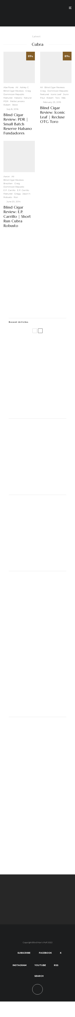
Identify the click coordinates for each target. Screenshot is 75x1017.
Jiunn (66, 94)
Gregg (17, 193)
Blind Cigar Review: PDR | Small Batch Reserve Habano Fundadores (17, 124)
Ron (16, 197)
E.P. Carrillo (9, 190)
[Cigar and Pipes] (37, 712)
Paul (42, 97)
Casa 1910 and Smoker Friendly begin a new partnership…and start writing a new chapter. (44, 360)
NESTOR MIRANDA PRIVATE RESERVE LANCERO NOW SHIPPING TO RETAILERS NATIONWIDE (41, 343)
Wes (63, 97)
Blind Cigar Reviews (13, 90)
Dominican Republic (13, 94)
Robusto (7, 197)
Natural (28, 97)
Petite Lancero (17, 101)
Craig (28, 90)
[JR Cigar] (37, 566)
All (17, 87)
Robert (6, 104)
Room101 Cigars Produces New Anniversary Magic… (43, 393)
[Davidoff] (37, 19)
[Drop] (37, 489)
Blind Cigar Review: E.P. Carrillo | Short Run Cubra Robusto (17, 216)
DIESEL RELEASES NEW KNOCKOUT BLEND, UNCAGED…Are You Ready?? (45, 377)
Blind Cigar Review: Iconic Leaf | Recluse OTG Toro (52, 115)
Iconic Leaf (56, 94)
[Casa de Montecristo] (37, 859)
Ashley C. (24, 87)
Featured (7, 97)
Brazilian (8, 183)
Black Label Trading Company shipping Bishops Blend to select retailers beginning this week (43, 410)
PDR (5, 101)
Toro (57, 97)
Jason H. (26, 193)
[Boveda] (37, 915)
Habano (18, 97)
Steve (15, 104)
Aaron (6, 176)
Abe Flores (8, 87)
